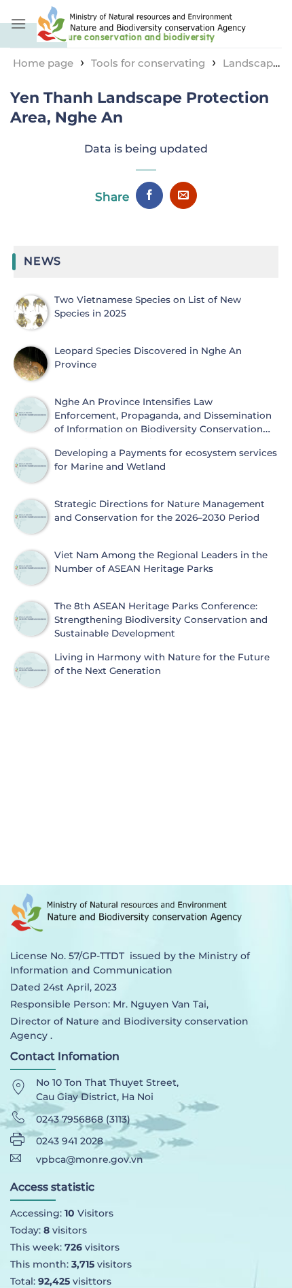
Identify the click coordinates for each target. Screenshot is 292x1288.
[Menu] (18, 23)
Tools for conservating (148, 63)
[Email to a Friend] (183, 195)
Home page (43, 63)
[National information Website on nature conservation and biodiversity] (159, 23)
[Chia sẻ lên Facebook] (149, 195)
